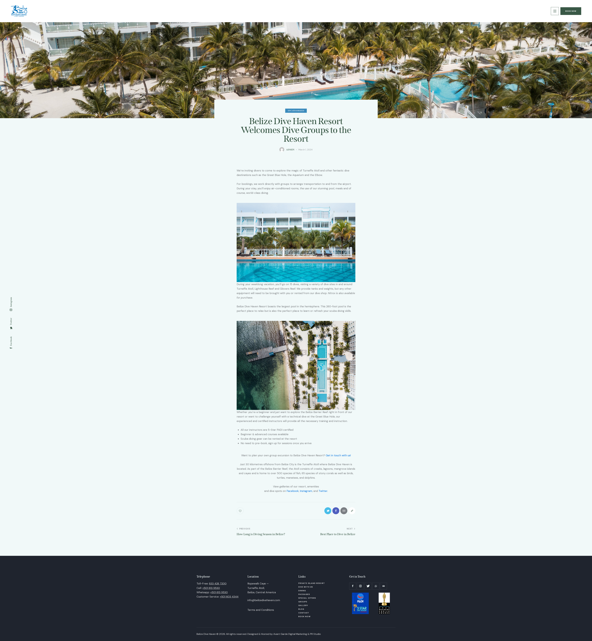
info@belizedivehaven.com (263, 600)
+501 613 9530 (211, 588)
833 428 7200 (217, 583)
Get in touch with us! (338, 455)
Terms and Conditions (260, 610)
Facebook (293, 491)
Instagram (306, 491)
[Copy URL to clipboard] (351, 510)
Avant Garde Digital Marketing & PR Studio (297, 634)
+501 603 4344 (229, 596)
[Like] (240, 510)
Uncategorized (296, 111)
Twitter (323, 491)
